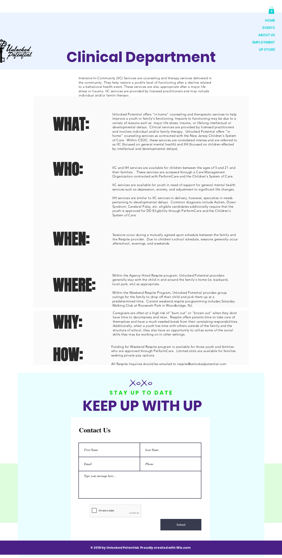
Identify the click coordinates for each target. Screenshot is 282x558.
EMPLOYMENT (263, 42)
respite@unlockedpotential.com (201, 364)
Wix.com (183, 547)
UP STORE (267, 49)
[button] (271, 10)
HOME (270, 20)
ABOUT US (266, 35)
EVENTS (268, 27)
